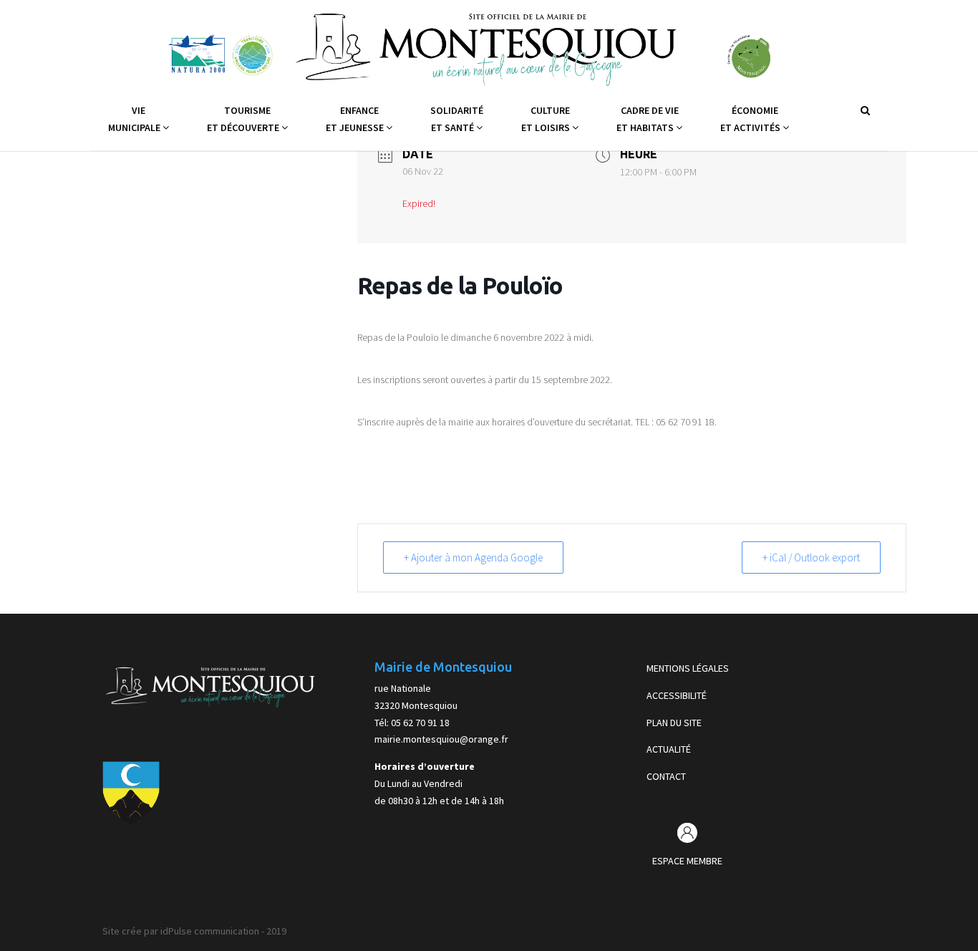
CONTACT (666, 776)
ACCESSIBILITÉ (677, 695)
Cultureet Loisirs (546, 119)
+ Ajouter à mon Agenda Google (473, 557)
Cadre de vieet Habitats (647, 119)
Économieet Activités (751, 119)
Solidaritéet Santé (456, 119)
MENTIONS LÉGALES (688, 668)
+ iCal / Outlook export (811, 557)
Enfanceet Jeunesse (356, 119)
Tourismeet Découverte (244, 119)
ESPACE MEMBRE (687, 860)
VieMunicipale (135, 119)
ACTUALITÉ (669, 749)
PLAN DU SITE (674, 722)
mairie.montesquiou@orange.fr (441, 739)
